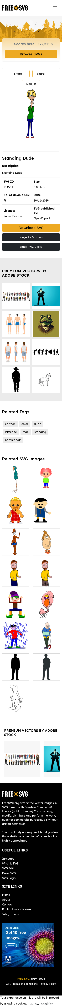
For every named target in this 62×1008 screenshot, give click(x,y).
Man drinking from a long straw (46, 640)
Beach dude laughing (15, 548)
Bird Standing (15, 488)
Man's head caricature (46, 548)
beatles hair (13, 440)
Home (6, 894)
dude (37, 424)
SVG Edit (8, 868)
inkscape (11, 432)
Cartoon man (14, 707)
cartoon (10, 424)
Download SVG (31, 228)
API (8, 983)
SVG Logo (9, 878)
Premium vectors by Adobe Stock (24, 273)
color (24, 424)
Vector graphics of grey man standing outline (46, 667)
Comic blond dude (15, 517)
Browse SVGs (31, 54)
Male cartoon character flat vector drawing (46, 513)
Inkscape (8, 858)
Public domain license (16, 909)
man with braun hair (15, 580)
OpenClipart (42, 218)
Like (31, 83)
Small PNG (31, 246)
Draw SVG (9, 873)
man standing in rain (15, 642)
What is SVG (10, 863)
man (26, 432)
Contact (7, 904)
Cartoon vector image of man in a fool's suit (15, 607)
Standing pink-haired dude (46, 484)
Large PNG (31, 237)
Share (18, 73)
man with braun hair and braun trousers (47, 576)
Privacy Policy (48, 983)
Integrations (10, 914)
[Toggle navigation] (55, 8)
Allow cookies (41, 1004)
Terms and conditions (25, 983)
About (6, 899)
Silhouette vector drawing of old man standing (15, 667)
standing (40, 432)
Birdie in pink (45, 613)
